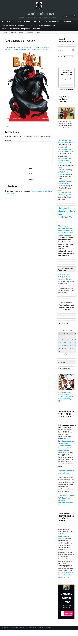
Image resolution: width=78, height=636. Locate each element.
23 (75, 345)
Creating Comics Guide (45, 25)
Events (27, 21)
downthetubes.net (39, 14)
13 (67, 342)
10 (60, 342)
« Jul (65, 354)
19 (65, 345)
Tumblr (38, 32)
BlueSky (5, 32)
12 (65, 342)
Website (31, 179)
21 (70, 345)
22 (72, 345)
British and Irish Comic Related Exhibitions (64, 160)
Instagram (30, 32)
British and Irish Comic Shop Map (64, 193)
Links (30, 25)
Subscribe (67, 83)
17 (60, 345)
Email (31, 174)
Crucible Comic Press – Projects (15, 29)
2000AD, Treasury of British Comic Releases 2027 (66, 172)
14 (70, 342)
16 (75, 342)
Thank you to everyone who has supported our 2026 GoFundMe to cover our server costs (65, 230)
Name (31, 168)
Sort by (60, 57)
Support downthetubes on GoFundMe (67, 213)
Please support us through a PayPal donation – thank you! (65, 276)
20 (67, 345)
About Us (36, 29)
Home (9, 21)
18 (62, 345)
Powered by (62, 89)
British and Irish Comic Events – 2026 (66, 141)
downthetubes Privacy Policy (9, 627)
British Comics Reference (13, 25)
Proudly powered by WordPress (28, 627)
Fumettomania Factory (63, 537)
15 (72, 342)
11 (62, 342)
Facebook (13, 32)
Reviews (67, 21)
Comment (8, 140)
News (17, 21)
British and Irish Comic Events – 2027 (66, 150)
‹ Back (7, 127)
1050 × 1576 (33, 47)
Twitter (21, 32)
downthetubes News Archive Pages (66, 472)
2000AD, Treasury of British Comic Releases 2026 (66, 183)
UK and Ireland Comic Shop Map (47, 21)
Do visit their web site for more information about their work (65, 574)
